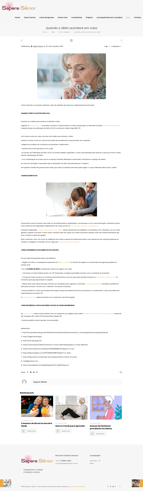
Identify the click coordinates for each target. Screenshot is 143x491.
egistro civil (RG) (64, 262)
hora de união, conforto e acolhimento (84, 226)
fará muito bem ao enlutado (68, 242)
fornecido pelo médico (111, 125)
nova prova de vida (29, 297)
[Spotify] (113, 486)
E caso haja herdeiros (93, 284)
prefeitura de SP (35, 125)
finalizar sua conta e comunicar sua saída (98, 314)
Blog (53, 32)
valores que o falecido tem (106, 277)
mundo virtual (28, 314)
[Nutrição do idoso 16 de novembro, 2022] (137, 483)
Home (45, 32)
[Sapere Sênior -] (19, 6)
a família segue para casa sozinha (50, 230)
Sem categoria (64, 32)
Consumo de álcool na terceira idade (36, 424)
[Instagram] (111, 486)
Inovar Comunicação (77, 486)
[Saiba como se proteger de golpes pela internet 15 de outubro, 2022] (5, 483)
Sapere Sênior (38, 46)
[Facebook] (108, 486)
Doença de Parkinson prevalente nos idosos (101, 427)
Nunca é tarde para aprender (70, 426)
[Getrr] (115, 486)
